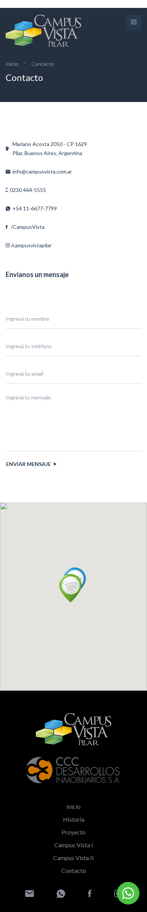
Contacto (42, 64)
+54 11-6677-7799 (33, 208)
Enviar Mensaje (29, 464)
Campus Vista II (73, 857)
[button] (70, 588)
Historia (73, 819)
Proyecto (73, 832)
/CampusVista (26, 227)
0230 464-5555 (27, 190)
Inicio (12, 64)
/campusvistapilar (31, 245)
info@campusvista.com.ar (41, 171)
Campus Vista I (73, 844)
